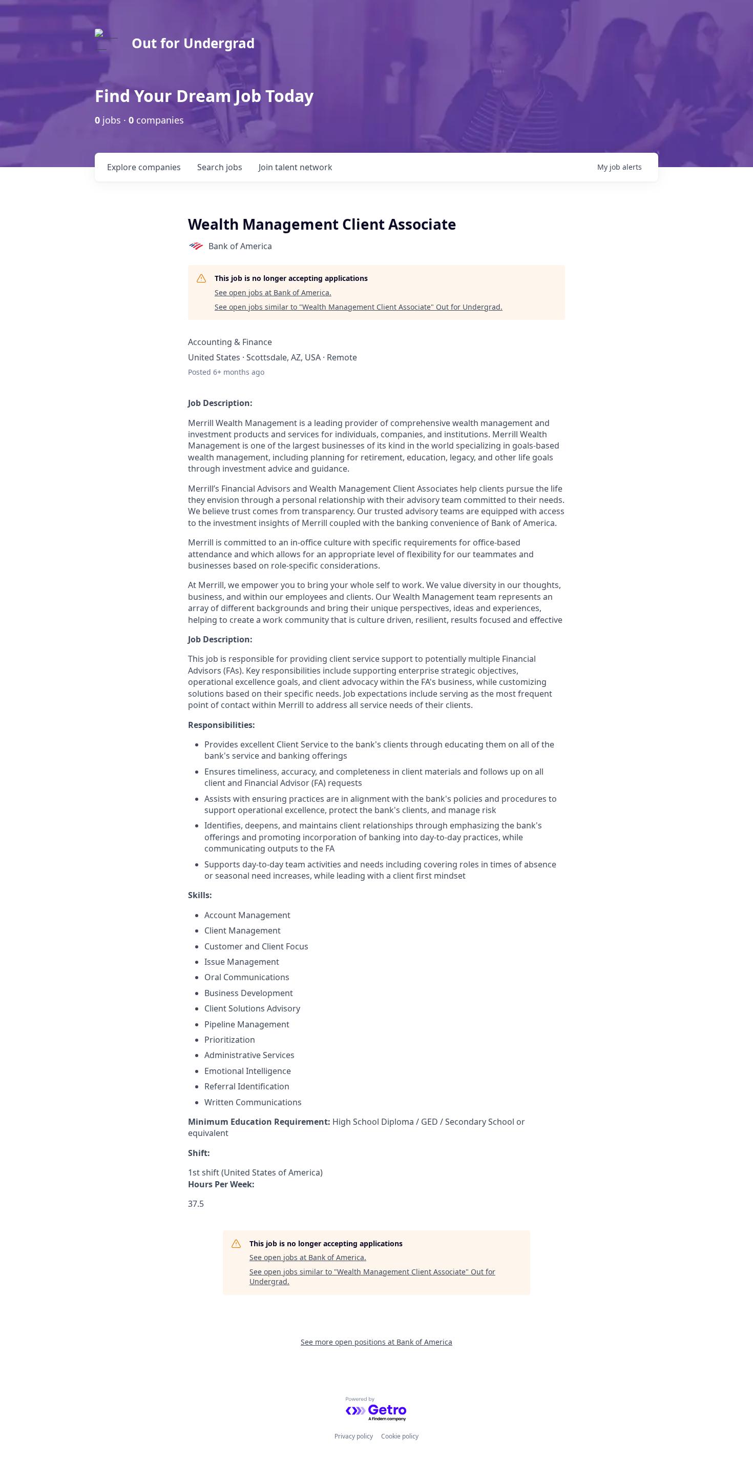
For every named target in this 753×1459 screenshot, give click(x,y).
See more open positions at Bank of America (376, 1342)
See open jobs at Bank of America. (273, 292)
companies (144, 167)
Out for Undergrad (193, 43)
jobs (219, 167)
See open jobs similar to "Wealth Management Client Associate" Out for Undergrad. (359, 307)
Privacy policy (353, 1436)
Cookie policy (400, 1436)
